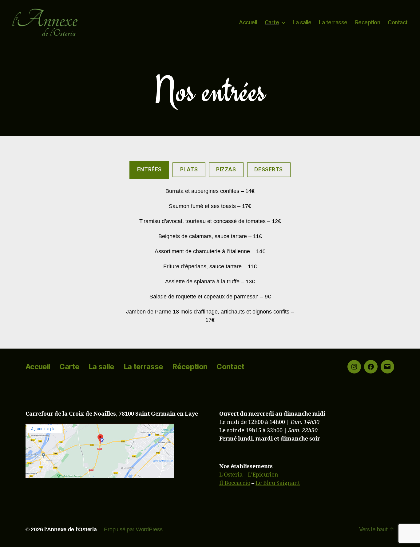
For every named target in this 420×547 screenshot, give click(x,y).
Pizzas (226, 169)
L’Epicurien (263, 474)
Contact (398, 22)
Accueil (248, 22)
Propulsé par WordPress (133, 529)
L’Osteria (231, 474)
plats (189, 169)
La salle (302, 22)
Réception (367, 22)
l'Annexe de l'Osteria (70, 529)
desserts (268, 169)
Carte (272, 22)
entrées (149, 169)
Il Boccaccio (234, 483)
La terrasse (333, 22)
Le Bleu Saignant (278, 483)
